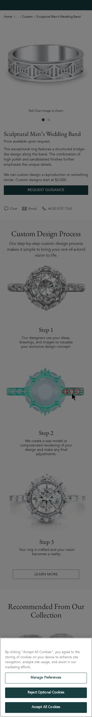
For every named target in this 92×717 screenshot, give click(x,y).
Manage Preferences (46, 678)
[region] (46, 677)
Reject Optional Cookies (46, 692)
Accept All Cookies (46, 707)
